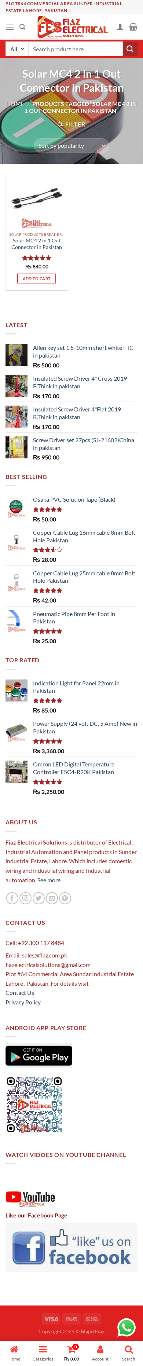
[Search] (22, 27)
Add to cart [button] (37, 278)
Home (15, 103)
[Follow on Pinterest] (65, 898)
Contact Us (20, 992)
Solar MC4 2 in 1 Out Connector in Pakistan (36, 244)
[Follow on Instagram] (25, 898)
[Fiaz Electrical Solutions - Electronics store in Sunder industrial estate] (72, 26)
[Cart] (133, 27)
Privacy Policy (23, 1002)
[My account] (120, 27)
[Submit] (130, 49)
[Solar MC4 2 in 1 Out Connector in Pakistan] (37, 201)
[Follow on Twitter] (39, 898)
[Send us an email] (52, 898)
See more (48, 879)
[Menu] (10, 27)
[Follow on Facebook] (12, 898)
